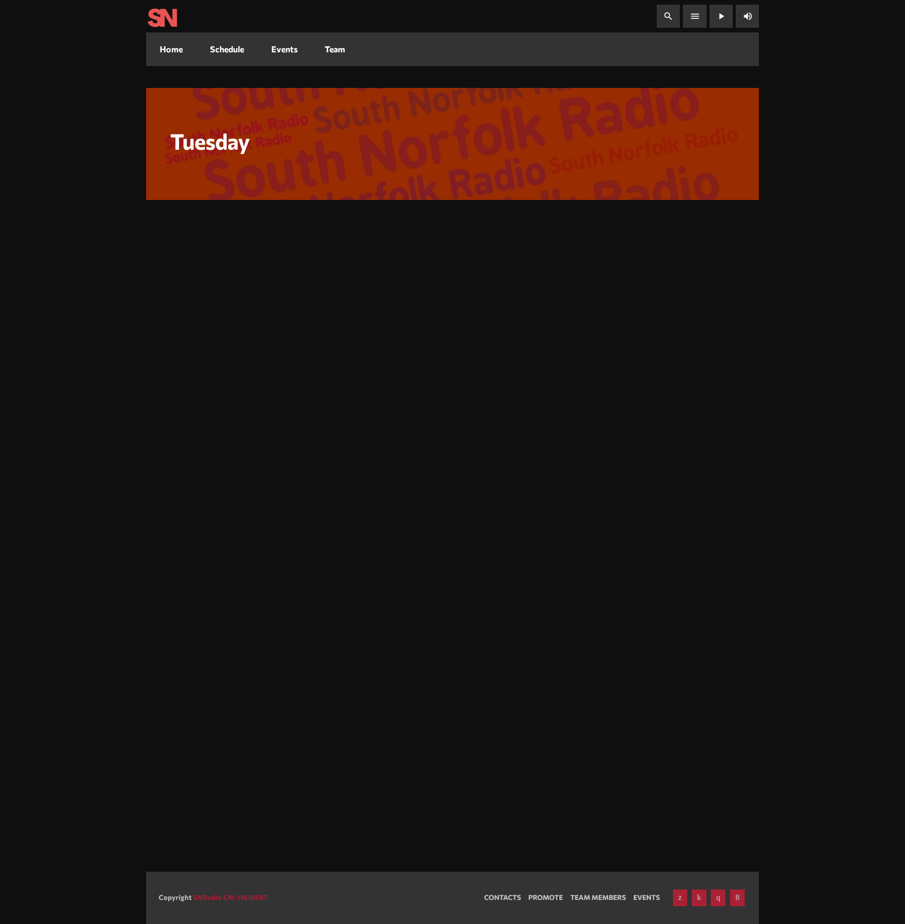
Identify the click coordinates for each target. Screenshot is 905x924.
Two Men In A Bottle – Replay (228, 763)
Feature (176, 744)
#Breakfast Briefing (415, 350)
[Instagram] (718, 897)
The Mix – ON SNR (204, 350)
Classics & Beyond (621, 763)
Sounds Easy (399, 625)
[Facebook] (737, 897)
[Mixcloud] (699, 897)
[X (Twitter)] (680, 897)
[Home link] (162, 16)
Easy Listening (395, 606)
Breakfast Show (397, 331)
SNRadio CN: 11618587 (230, 897)
